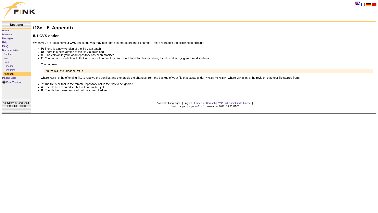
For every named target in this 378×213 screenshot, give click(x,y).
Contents (8, 54)
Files (6, 62)
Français (199, 103)
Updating (9, 66)
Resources (9, 70)
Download (7, 34)
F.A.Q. (5, 46)
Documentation (10, 50)
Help (4, 42)
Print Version (13, 82)
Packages (7, 38)
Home (5, 30)
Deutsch (211, 103)
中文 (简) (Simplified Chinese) (234, 103)
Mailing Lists (9, 78)
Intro (6, 58)
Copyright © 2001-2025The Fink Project (16, 104)
